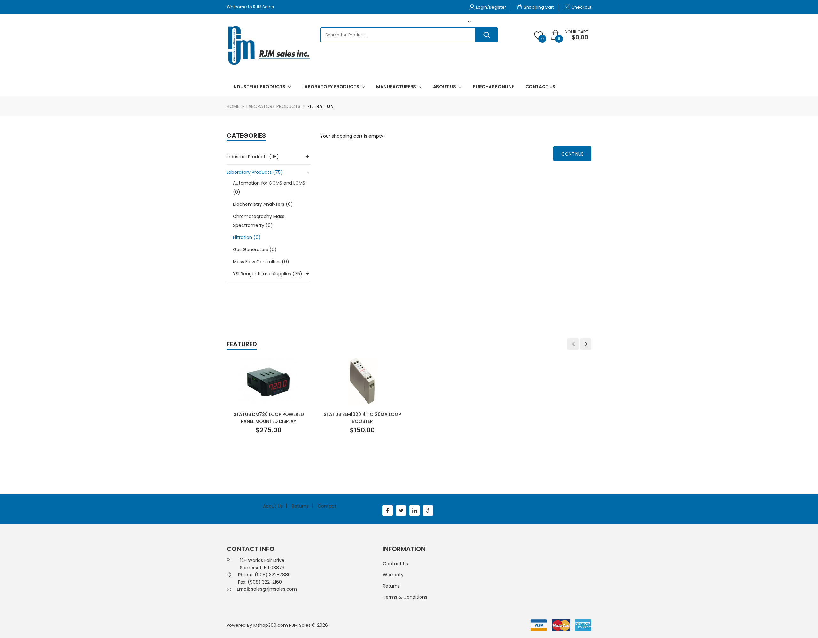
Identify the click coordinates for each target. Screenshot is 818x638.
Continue (572, 154)
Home (233, 106)
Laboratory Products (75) (255, 172)
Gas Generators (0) (255, 249)
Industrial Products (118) (253, 156)
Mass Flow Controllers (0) (261, 261)
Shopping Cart (539, 7)
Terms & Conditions (405, 597)
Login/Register (491, 7)
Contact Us (395, 563)
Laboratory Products (273, 106)
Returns (300, 506)
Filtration (320, 106)
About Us (273, 506)
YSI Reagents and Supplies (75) (267, 274)
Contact (327, 506)
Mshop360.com (270, 625)
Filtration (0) (247, 237)
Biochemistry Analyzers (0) (263, 204)
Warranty (393, 575)
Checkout (581, 7)
